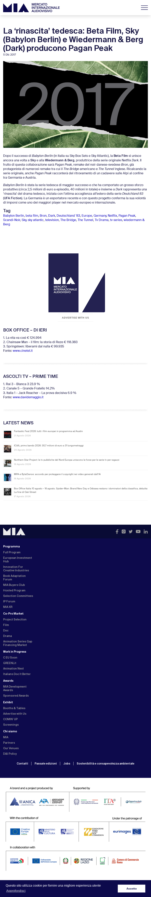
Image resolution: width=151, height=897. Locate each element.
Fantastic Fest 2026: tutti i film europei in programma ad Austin (48, 431)
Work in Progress (14, 651)
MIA (5, 737)
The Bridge (68, 220)
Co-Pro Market (13, 613)
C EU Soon (10, 657)
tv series (116, 220)
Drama (7, 636)
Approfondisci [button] (16, 890)
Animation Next (13, 668)
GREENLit (9, 663)
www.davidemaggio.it (28, 397)
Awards (8, 680)
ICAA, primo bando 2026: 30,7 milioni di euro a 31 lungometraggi (49, 446)
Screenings (11, 724)
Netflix (112, 215)
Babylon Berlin (13, 215)
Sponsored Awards (16, 695)
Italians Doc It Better (17, 674)
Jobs (66, 763)
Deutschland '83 (68, 215)
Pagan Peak (127, 215)
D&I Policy (10, 753)
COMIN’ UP (10, 719)
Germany (100, 215)
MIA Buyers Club (14, 585)
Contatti (22, 763)
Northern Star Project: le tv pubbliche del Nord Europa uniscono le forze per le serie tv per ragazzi (66, 460)
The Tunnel (85, 220)
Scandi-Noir (11, 220)
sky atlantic (36, 220)
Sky (24, 220)
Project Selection (15, 619)
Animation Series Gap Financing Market (17, 643)
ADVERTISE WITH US (75, 317)
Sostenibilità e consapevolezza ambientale (105, 763)
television (52, 220)
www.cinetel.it (23, 351)
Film (6, 625)
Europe (87, 215)
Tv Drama (102, 220)
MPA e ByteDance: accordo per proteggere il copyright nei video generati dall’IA (57, 474)
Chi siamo (10, 731)
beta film (32, 215)
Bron (43, 215)
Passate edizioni (46, 763)
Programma (11, 546)
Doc (5, 630)
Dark (51, 215)
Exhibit (8, 702)
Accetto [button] (131, 888)
